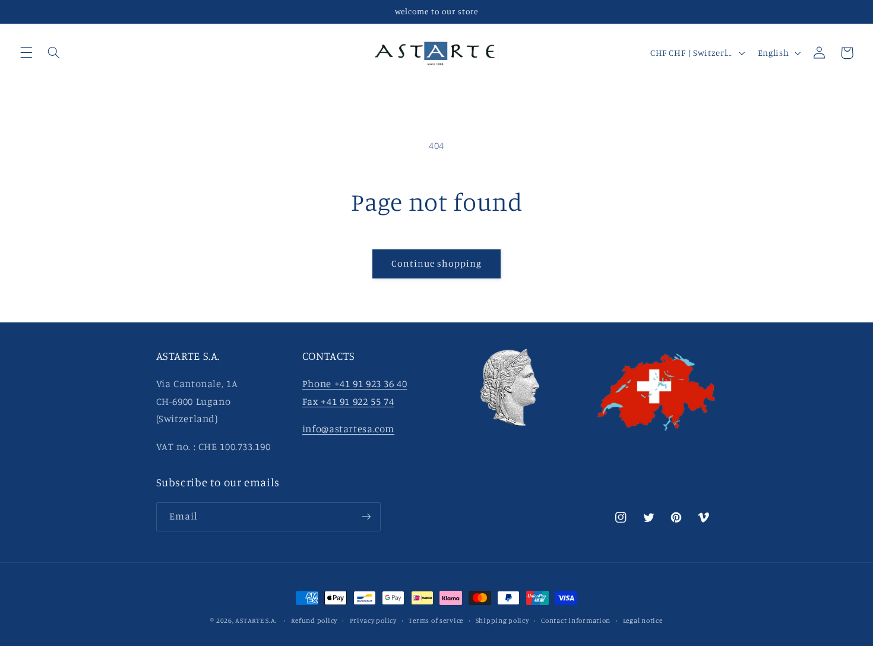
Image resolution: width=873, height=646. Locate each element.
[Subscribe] (365, 516)
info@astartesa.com (348, 429)
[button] (26, 52)
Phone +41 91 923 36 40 (354, 384)
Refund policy (314, 620)
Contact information (576, 620)
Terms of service (436, 620)
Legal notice (643, 620)
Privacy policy (373, 620)
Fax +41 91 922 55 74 (348, 402)
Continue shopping (436, 263)
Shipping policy (502, 620)
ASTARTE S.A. (256, 620)
